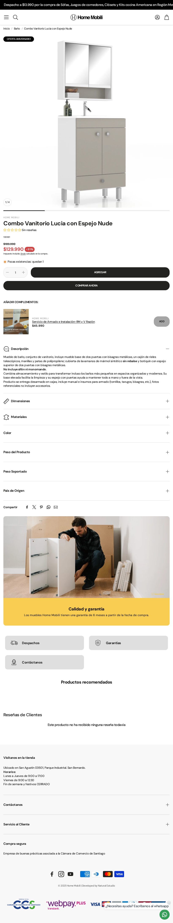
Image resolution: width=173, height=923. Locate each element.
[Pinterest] (41, 507)
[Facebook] (27, 507)
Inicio (6, 28)
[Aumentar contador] (23, 272)
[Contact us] (164, 915)
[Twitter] (34, 507)
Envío (23, 253)
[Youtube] (70, 874)
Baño (17, 28)
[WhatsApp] (48, 507)
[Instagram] (61, 874)
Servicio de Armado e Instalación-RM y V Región (63, 322)
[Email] (56, 507)
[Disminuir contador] (7, 272)
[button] (6, 17)
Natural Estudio (106, 885)
